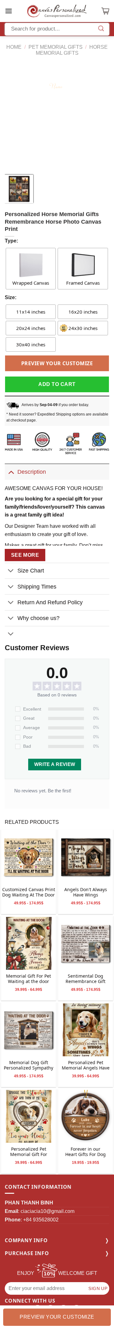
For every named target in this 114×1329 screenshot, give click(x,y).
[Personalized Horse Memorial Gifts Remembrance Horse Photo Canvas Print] (28, 857)
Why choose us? (38, 618)
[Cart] (105, 11)
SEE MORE (25, 555)
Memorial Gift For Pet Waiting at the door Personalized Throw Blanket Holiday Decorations (28, 979)
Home (14, 47)
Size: (10, 297)
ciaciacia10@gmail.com (47, 1211)
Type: (11, 240)
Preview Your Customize (57, 363)
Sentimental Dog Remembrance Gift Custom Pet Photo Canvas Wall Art (85, 979)
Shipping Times (36, 587)
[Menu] (8, 11)
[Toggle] (11, 471)
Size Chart (30, 570)
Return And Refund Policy (50, 602)
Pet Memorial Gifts (55, 47)
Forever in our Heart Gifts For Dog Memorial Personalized (85, 1152)
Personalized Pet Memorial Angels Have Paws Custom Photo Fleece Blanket (86, 1065)
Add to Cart (56, 384)
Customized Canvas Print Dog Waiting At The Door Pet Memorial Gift (28, 892)
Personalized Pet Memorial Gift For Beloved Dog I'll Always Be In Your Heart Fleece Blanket (28, 1152)
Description (31, 472)
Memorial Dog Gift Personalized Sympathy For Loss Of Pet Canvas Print (28, 1065)
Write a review (54, 764)
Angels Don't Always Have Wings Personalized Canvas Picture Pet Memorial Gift (85, 892)
